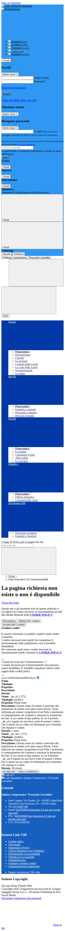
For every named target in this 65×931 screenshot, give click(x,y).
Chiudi (6, 167)
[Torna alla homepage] (32, 257)
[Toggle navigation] (28, 300)
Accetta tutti (14, 624)
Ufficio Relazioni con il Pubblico (26, 850)
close (5, 316)
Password (39, 81)
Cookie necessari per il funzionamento (22, 661)
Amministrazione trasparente (24, 866)
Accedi (6, 60)
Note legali (14, 844)
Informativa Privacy (19, 847)
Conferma (18, 254)
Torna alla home (10, 602)
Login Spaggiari (27, 144)
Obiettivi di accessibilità (21, 857)
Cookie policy (16, 841)
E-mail (37, 131)
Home (11, 576)
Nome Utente (41, 77)
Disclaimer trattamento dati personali (21, 898)
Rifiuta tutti (29, 621)
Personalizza (9, 621)
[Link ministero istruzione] (16, 5)
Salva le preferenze (28, 771)
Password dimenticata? (13, 87)
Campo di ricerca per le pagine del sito (22, 542)
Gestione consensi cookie (22, 863)
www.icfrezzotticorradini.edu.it (18, 677)
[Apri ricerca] (36, 273)
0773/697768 (20, 806)
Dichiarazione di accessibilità (24, 853)
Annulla (6, 254)
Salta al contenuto (11, 2)
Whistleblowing (17, 860)
